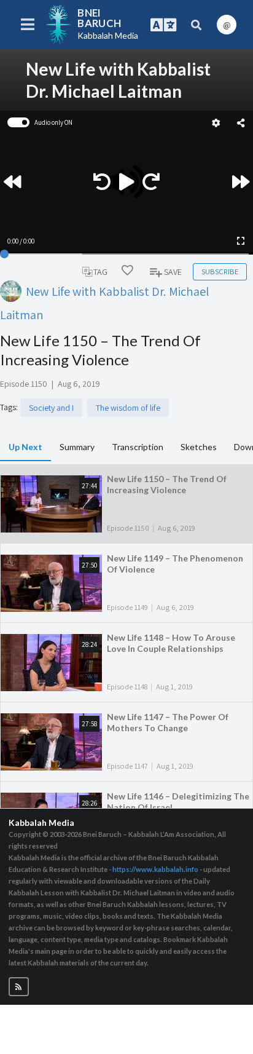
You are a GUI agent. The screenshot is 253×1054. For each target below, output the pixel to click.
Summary (77, 447)
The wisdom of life (128, 407)
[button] (19, 986)
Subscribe (219, 271)
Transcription (137, 447)
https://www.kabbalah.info (155, 869)
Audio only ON (53, 122)
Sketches (199, 447)
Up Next (25, 447)
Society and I (51, 407)
